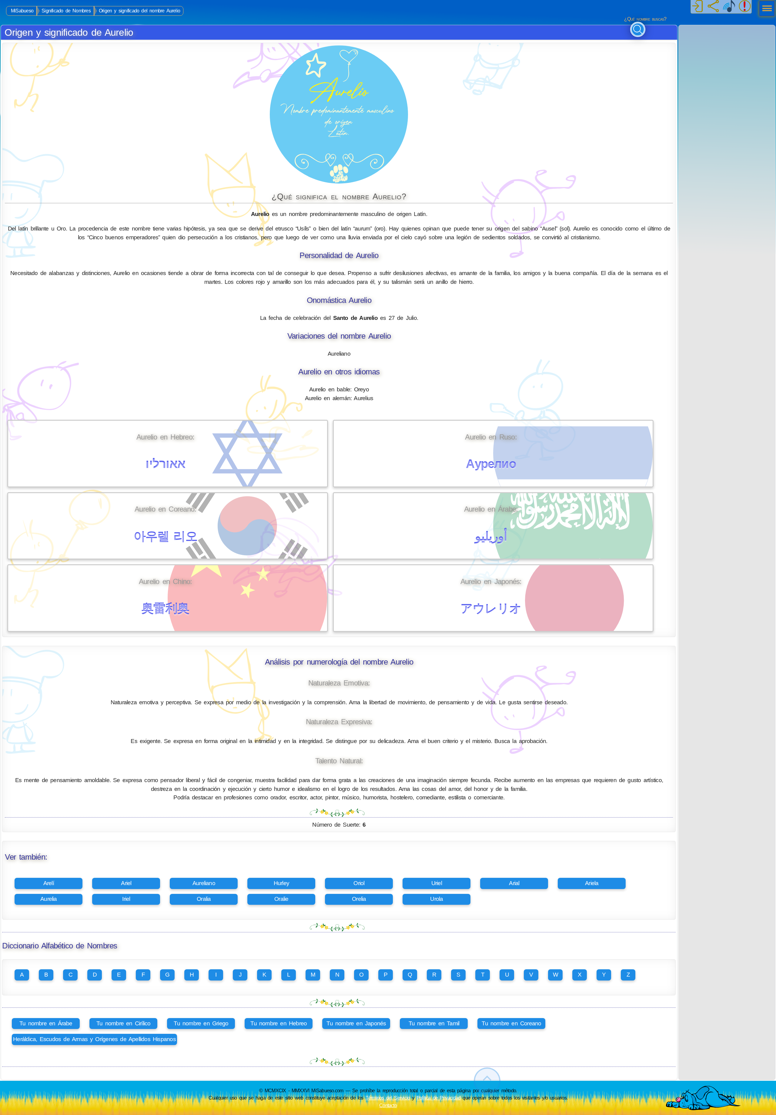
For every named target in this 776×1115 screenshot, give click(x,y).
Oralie (281, 899)
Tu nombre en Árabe (45, 1023)
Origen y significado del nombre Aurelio (139, 10)
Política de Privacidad (438, 1097)
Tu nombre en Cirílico (123, 1023)
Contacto (388, 1105)
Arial (514, 883)
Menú (765, 9)
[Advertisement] (727, 63)
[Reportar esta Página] (744, 6)
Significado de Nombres (66, 10)
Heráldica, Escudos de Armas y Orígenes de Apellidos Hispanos (94, 1039)
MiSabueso (22, 10)
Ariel (126, 883)
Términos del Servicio (388, 1097)
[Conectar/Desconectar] (697, 6)
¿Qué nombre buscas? (645, 19)
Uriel (436, 883)
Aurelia (48, 899)
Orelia (359, 899)
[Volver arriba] (487, 1080)
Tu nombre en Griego (201, 1023)
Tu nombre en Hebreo (278, 1023)
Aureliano (203, 883)
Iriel (126, 899)
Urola (436, 899)
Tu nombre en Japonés (356, 1023)
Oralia (204, 899)
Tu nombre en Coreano (511, 1023)
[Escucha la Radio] (729, 6)
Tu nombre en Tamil (434, 1023)
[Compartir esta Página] (713, 6)
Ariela (591, 883)
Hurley (281, 883)
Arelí (48, 883)
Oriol (358, 883)
